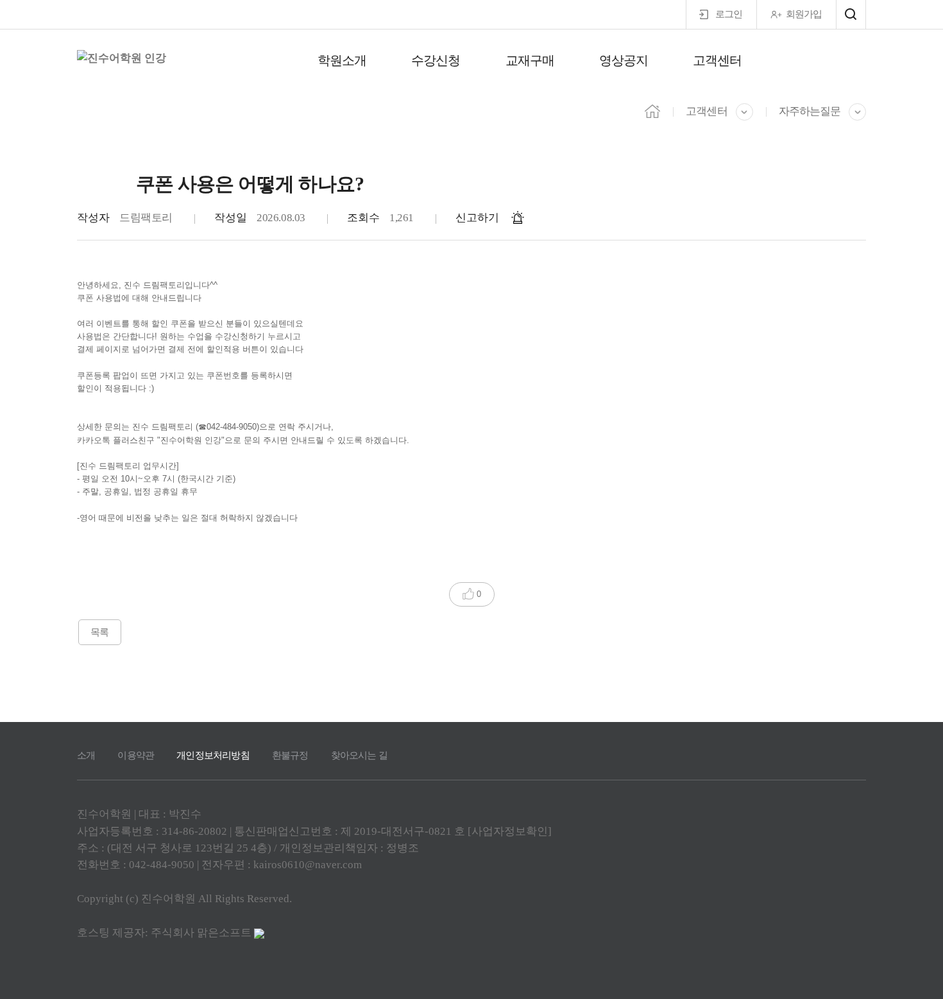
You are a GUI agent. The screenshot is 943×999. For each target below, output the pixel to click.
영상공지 (623, 60)
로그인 (728, 14)
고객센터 (717, 60)
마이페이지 (841, 61)
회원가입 (804, 14)
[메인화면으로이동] (121, 58)
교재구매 (529, 60)
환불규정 (290, 755)
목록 (99, 632)
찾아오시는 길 (359, 755)
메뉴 (851, 14)
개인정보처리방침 (213, 755)
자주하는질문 (809, 111)
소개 (86, 755)
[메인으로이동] (652, 110)
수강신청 (435, 60)
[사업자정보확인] (510, 831)
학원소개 (342, 60)
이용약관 (135, 755)
